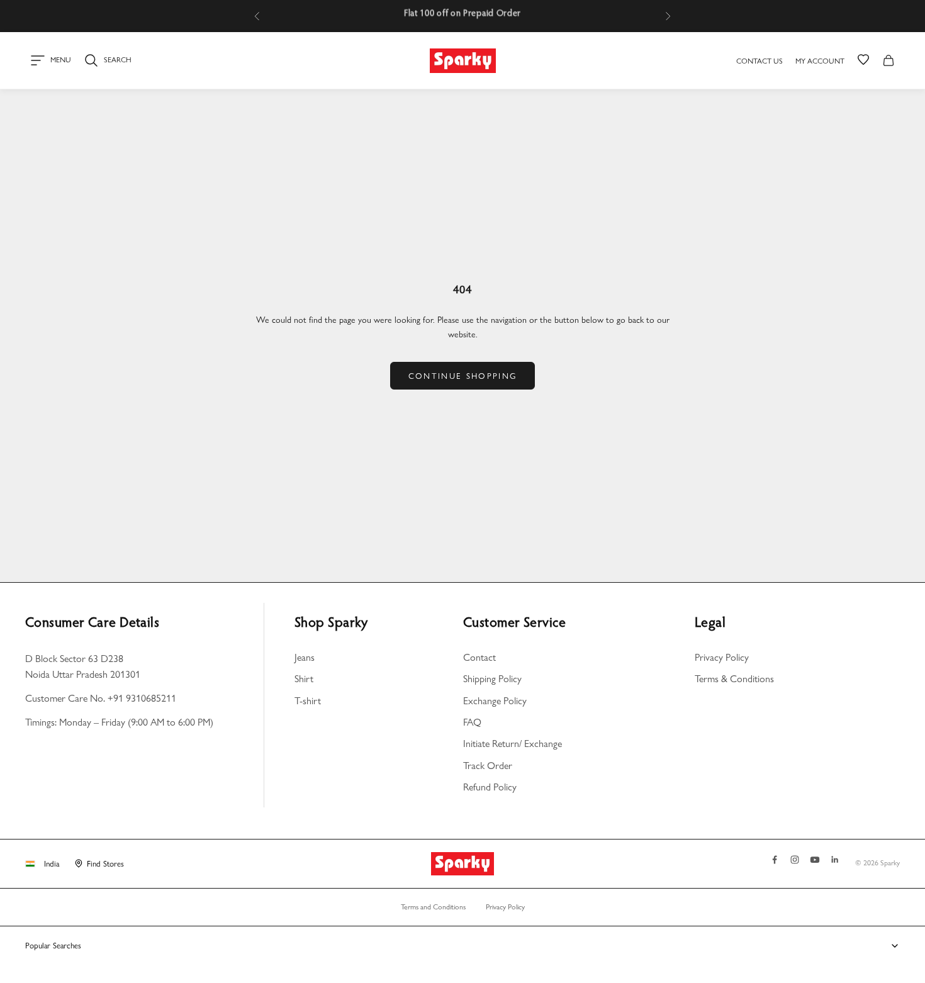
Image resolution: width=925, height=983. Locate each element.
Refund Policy (490, 787)
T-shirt (307, 701)
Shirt (303, 679)
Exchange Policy (495, 701)
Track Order (487, 766)
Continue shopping (462, 376)
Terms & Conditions (734, 679)
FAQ (472, 722)
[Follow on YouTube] (815, 860)
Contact (479, 657)
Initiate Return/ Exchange (512, 744)
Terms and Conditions (433, 906)
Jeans (304, 657)
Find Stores (105, 863)
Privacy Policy (722, 657)
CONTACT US (759, 61)
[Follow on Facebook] (775, 860)
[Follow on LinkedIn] (835, 860)
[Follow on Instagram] (795, 860)
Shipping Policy (492, 679)
